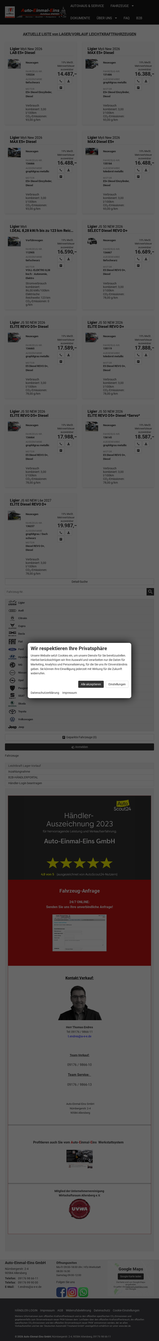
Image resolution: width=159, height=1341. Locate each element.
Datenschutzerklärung (45, 693)
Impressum (69, 693)
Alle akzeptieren (91, 684)
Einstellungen (117, 684)
